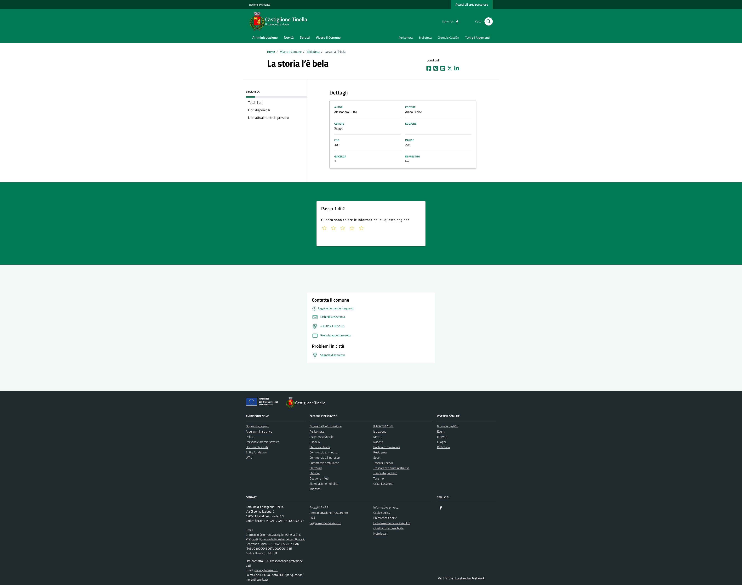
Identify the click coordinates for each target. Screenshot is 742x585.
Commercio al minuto (323, 452)
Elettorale (316, 468)
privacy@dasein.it (265, 570)
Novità (289, 37)
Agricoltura (405, 37)
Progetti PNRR (319, 507)
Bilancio (315, 442)
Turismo (378, 478)
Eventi (441, 431)
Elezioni (315, 473)
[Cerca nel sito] (488, 21)
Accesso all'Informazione (326, 426)
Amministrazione (265, 37)
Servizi (305, 37)
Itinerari (442, 436)
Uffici (249, 457)
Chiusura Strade (320, 447)
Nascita (378, 442)
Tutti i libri (255, 102)
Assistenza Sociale (322, 436)
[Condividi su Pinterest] (435, 67)
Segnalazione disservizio (325, 523)
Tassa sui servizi (383, 463)
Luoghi (441, 442)
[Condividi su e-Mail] (442, 67)
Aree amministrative (259, 431)
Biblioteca (425, 37)
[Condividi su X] (449, 67)
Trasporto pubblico (385, 473)
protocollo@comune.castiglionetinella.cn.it (273, 534)
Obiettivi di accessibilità (388, 528)
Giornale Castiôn (448, 37)
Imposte (315, 489)
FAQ (312, 518)
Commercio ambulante (324, 463)
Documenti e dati (257, 447)
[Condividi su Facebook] (428, 67)
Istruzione (379, 431)
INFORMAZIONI (383, 426)
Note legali (380, 533)
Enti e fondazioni (256, 452)
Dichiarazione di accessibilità (391, 523)
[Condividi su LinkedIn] (456, 67)
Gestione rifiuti (319, 478)
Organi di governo (257, 426)
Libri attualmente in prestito (268, 117)
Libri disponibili (259, 110)
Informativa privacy (385, 507)
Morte (377, 436)
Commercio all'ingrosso (325, 457)
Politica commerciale (386, 447)
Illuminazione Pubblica (324, 483)
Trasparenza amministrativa (391, 468)
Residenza (380, 452)
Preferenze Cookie (385, 518)
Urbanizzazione (383, 483)
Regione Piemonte (259, 5)
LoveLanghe (463, 578)
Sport (376, 457)
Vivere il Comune (328, 37)
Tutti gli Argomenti (477, 37)
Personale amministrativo (262, 442)
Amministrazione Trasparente (329, 512)
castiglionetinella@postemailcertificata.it (278, 539)
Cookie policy (381, 512)
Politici (250, 436)
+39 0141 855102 (280, 544)
